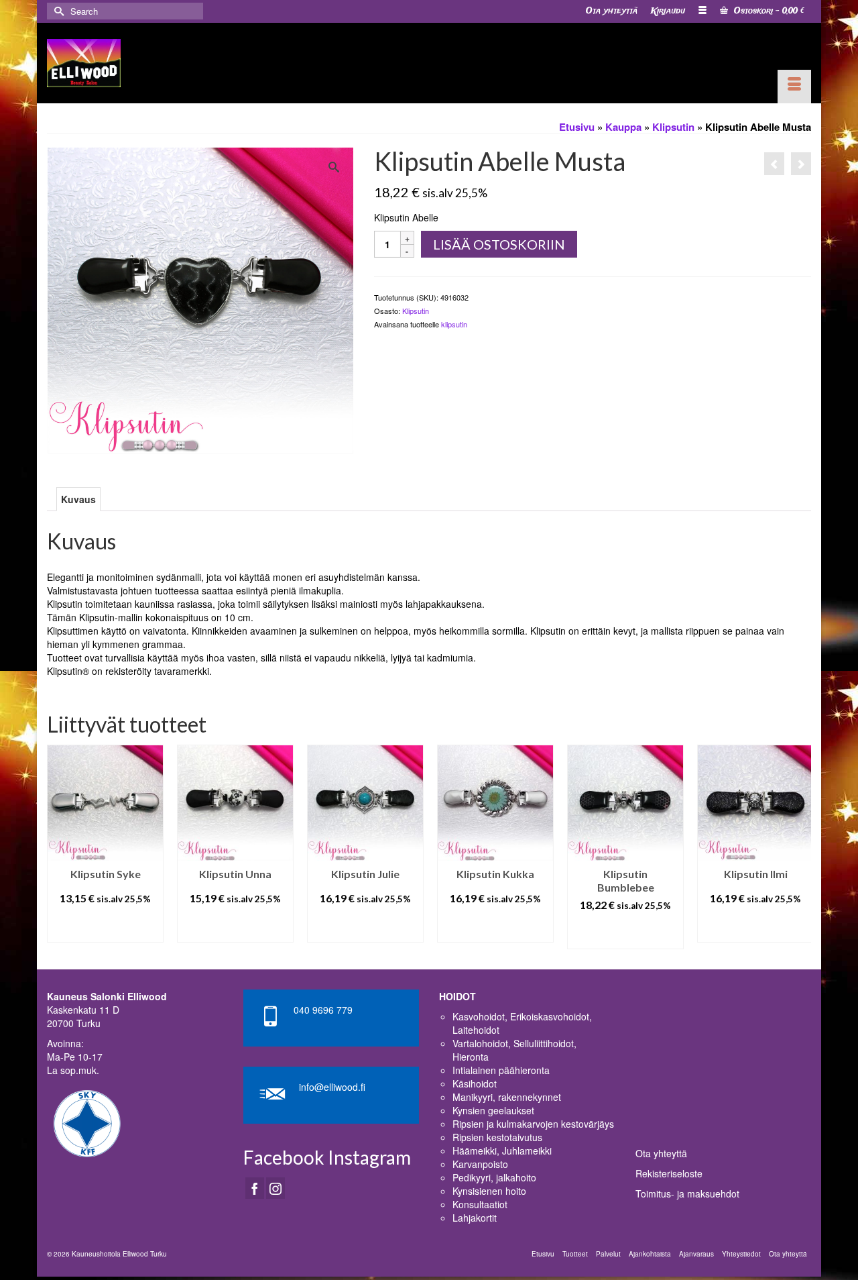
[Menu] (794, 86)
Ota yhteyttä (661, 1153)
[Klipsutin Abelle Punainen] (801, 163)
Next (799, 847)
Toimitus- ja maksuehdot (687, 1193)
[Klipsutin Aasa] (774, 163)
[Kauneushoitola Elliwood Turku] (84, 63)
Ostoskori (767, 11)
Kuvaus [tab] (78, 499)
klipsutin (454, 324)
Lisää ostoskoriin (499, 244)
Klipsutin (415, 310)
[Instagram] (275, 1188)
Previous (58, 847)
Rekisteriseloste (668, 1173)
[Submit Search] (57, 11)
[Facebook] (254, 1188)
